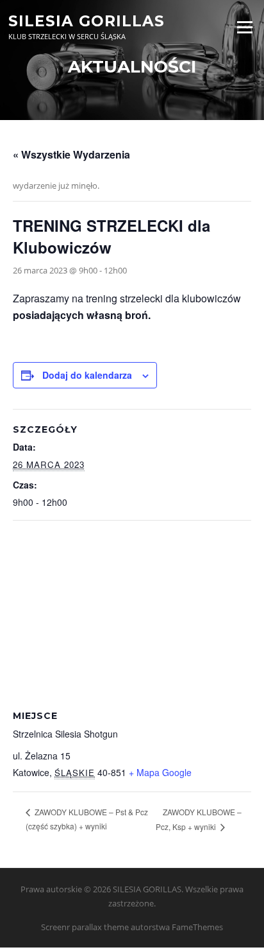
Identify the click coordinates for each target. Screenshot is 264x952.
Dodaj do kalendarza (87, 374)
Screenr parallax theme (85, 927)
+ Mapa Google (160, 772)
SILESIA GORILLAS (86, 21)
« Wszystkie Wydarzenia (71, 154)
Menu (244, 27)
